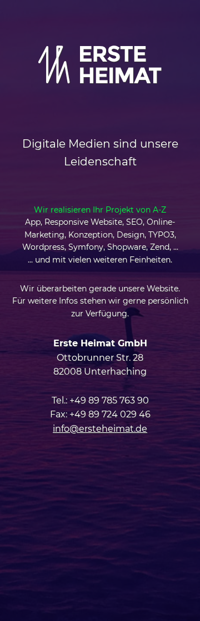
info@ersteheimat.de (100, 428)
